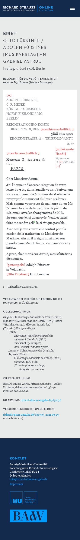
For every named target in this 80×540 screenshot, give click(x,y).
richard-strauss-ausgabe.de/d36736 (41, 400)
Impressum (16, 484)
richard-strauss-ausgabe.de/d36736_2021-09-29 (31, 414)
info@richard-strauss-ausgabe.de (28, 479)
